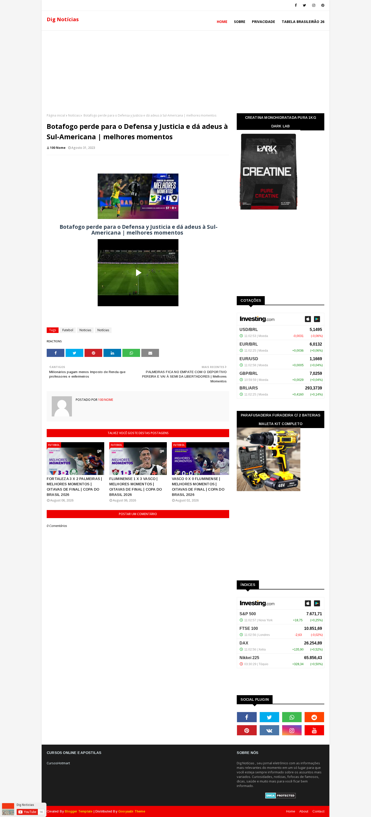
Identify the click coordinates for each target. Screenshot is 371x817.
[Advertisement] (185, 70)
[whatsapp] (292, 717)
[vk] (269, 730)
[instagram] (313, 5)
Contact (318, 811)
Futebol (67, 330)
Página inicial (56, 115)
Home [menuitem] (222, 21)
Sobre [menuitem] (239, 21)
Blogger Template (78, 811)
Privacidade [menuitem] (263, 21)
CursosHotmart (58, 763)
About (303, 811)
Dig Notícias (63, 19)
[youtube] (314, 730)
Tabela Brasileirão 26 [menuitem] (303, 21)
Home (290, 811)
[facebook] (296, 5)
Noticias (85, 330)
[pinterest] (322, 5)
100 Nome (58, 148)
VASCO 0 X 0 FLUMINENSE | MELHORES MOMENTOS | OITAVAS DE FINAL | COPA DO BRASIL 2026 (198, 487)
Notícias (74, 115)
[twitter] (304, 5)
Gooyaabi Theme (131, 811)
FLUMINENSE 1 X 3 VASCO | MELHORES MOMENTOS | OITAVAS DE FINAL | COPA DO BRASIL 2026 (135, 487)
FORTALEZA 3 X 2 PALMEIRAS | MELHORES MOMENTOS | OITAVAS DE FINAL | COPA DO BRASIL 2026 (74, 487)
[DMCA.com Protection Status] (280, 797)
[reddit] (314, 717)
